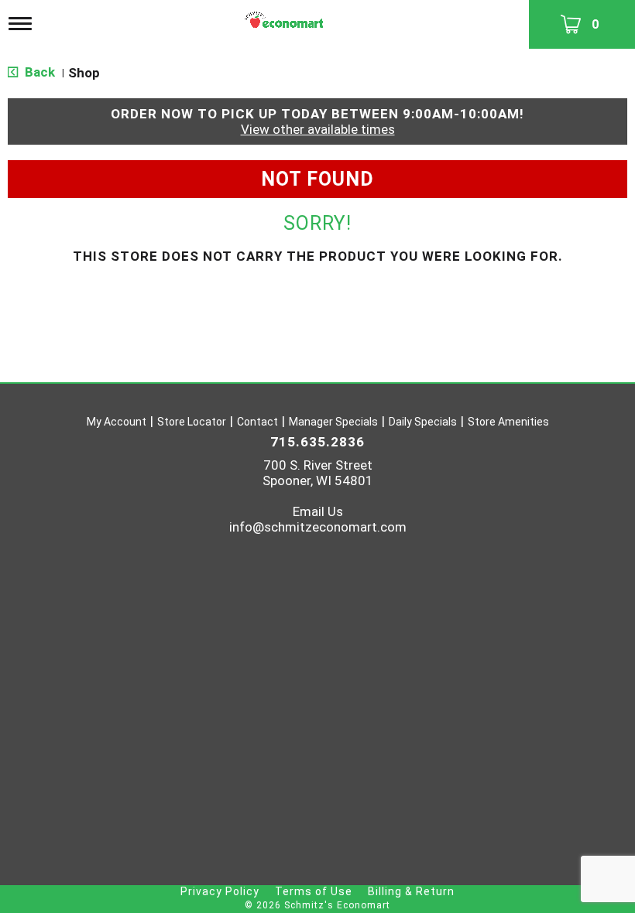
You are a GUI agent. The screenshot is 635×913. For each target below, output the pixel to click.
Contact (257, 421)
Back (38, 72)
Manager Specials (333, 421)
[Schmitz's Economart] (286, 16)
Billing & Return (411, 891)
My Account (116, 421)
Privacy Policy (219, 891)
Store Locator (191, 421)
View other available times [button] (318, 129)
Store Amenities (508, 421)
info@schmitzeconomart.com (318, 527)
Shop (84, 72)
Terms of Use (313, 891)
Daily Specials (423, 421)
